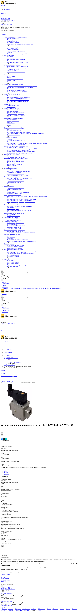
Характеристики (8, 469)
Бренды (3, 577)
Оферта (3, 607)
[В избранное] (2, 433)
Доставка (6, 474)
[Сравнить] (2, 435)
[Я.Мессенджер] (6, 439)
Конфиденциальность (6, 605)
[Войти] (1, 328)
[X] (4, 439)
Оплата (6, 472)
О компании (7, 9)
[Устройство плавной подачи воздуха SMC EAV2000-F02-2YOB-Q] (20, 421)
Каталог (3, 576)
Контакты (3, 581)
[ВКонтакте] (1, 439)
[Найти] (2, 280)
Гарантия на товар (5, 583)
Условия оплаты (5, 578)
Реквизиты (7, 10)
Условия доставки (5, 580)
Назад (9, 359)
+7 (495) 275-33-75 (5, 19)
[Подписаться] (2, 586)
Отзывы (6, 471)
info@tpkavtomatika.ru (6, 24)
